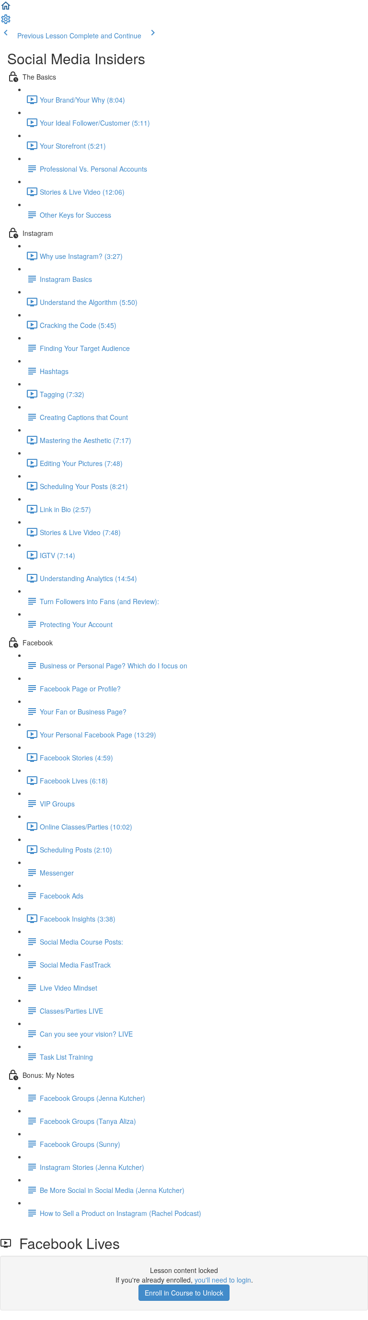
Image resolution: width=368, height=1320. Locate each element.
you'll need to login (223, 1280)
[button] (6, 8)
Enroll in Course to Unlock (184, 1292)
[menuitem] (6, 22)
